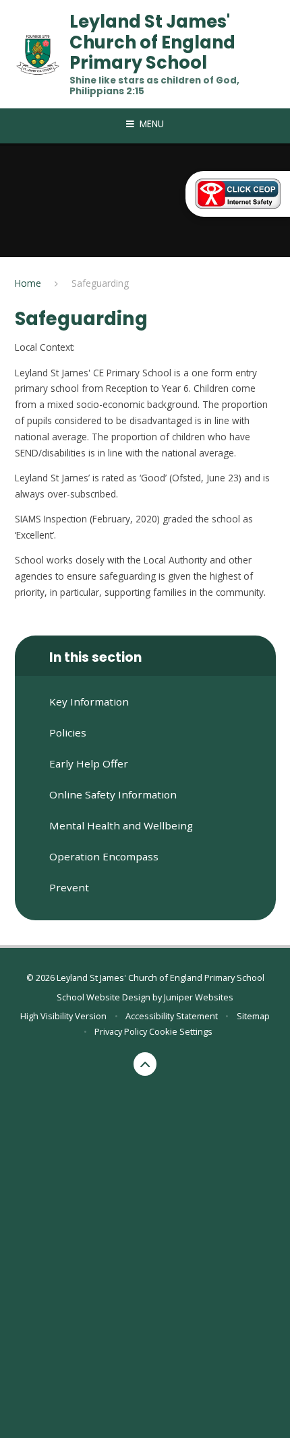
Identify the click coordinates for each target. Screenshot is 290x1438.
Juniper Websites (198, 997)
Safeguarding (100, 283)
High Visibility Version (63, 1016)
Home (28, 283)
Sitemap (253, 1016)
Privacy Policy (120, 1031)
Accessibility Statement (171, 1016)
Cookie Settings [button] (180, 1031)
